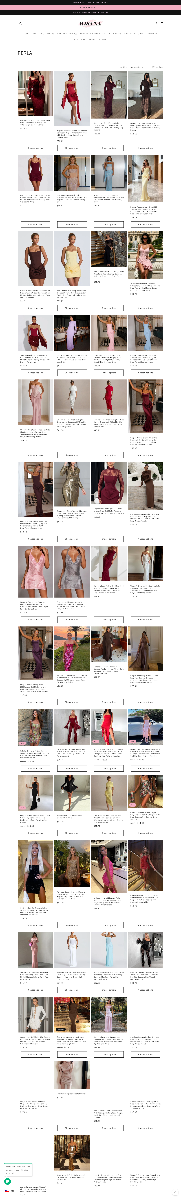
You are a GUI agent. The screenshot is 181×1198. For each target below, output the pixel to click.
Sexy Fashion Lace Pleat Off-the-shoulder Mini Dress (69, 817)
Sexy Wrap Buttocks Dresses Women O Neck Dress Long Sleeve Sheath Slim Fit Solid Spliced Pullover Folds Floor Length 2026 (72, 358)
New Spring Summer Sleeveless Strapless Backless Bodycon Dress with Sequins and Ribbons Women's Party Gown (72, 198)
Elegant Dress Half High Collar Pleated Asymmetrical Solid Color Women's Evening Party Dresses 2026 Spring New (109, 511)
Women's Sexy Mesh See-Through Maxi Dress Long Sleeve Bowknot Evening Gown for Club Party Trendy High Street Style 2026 (72, 975)
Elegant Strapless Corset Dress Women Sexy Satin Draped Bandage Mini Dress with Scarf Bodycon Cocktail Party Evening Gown (72, 134)
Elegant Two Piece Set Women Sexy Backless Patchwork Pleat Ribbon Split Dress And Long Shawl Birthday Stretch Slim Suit (108, 670)
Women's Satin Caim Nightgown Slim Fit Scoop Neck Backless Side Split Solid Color (71, 1177)
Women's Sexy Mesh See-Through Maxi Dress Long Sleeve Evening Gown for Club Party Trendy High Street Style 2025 (109, 275)
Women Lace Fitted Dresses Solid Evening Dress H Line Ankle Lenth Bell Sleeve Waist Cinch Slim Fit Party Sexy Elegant (108, 126)
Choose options (35, 148)
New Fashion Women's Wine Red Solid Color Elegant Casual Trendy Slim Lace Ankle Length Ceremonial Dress (35, 122)
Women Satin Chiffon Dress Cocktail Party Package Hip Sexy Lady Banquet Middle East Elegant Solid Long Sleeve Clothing (108, 1114)
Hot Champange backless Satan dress (71, 1094)
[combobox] (10, 1191)
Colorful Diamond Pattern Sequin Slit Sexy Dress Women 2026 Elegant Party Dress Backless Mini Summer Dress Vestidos (145, 816)
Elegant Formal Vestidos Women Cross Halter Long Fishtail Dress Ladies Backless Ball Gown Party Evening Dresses (35, 819)
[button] (20, 24)
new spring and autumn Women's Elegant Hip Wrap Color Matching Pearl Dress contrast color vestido (33, 1189)
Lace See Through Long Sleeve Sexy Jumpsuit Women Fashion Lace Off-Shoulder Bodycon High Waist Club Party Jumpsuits (71, 752)
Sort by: (123, 67)
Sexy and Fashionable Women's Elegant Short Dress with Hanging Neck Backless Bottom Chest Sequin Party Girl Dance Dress (34, 605)
